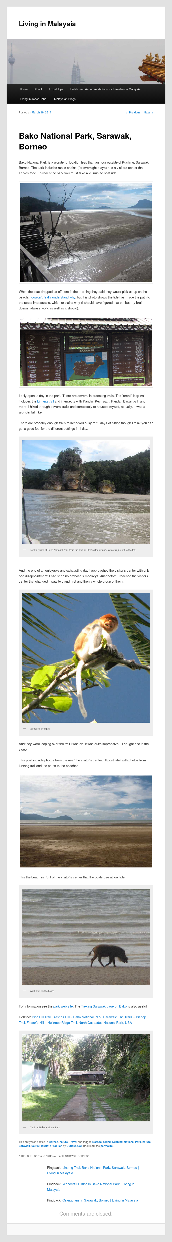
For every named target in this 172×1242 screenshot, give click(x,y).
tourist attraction (51, 1146)
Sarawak (24, 1146)
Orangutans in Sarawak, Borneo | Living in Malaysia (100, 1200)
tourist (35, 1146)
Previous (133, 112)
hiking (107, 1142)
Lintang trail (45, 401)
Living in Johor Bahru (33, 99)
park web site (63, 1006)
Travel (73, 1142)
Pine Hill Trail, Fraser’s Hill (51, 1016)
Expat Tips (56, 89)
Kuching (117, 1142)
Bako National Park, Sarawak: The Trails (102, 1016)
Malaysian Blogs (65, 99)
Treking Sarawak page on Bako (104, 1006)
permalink (107, 1146)
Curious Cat (74, 1146)
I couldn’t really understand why (52, 297)
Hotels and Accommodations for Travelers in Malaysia (105, 89)
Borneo (53, 1142)
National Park (132, 1142)
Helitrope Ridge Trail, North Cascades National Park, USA (89, 1022)
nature (64, 1142)
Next (148, 112)
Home (24, 89)
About (38, 89)
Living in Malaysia (47, 23)
